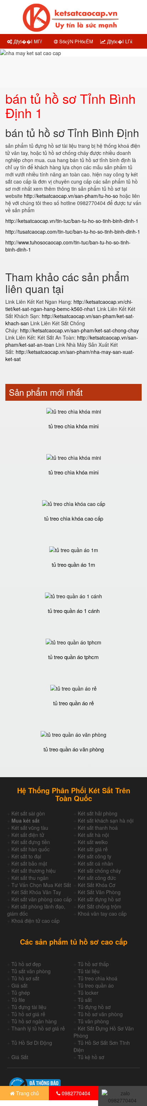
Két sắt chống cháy (99, 870)
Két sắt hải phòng (97, 813)
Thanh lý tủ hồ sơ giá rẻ (38, 1028)
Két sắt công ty (94, 856)
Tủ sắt (85, 999)
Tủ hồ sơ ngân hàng (34, 1021)
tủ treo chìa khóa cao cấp (73, 518)
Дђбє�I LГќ (119, 41)
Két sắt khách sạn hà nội (105, 820)
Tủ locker (88, 992)
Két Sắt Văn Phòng (99, 892)
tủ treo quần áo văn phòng (74, 749)
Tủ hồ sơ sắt (25, 978)
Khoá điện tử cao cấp (35, 920)
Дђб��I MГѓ (27, 41)
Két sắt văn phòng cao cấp (41, 899)
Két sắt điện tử (27, 834)
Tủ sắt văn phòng (31, 971)
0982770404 (75, 1093)
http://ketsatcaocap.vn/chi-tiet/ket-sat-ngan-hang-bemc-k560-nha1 (69, 305)
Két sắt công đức (97, 877)
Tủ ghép (20, 992)
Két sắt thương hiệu (33, 870)
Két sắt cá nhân (95, 863)
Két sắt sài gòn (28, 813)
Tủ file (18, 999)
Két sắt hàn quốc (30, 849)
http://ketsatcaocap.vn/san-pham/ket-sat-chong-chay (79, 330)
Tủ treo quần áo (96, 985)
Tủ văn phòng (93, 1021)
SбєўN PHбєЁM (75, 41)
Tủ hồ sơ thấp (93, 964)
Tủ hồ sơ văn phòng (100, 1014)
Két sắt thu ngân (30, 877)
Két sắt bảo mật (29, 863)
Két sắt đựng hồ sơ (99, 899)
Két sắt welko (93, 842)
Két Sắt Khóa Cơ (96, 884)
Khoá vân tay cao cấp (102, 913)
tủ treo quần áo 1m (73, 564)
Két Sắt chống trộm (99, 906)
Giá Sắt (19, 1057)
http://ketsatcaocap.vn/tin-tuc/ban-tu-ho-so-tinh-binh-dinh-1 (71, 220)
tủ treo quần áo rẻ (73, 703)
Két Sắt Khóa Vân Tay (36, 892)
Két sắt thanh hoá (98, 827)
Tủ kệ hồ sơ (91, 1057)
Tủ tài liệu (89, 971)
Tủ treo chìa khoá (97, 978)
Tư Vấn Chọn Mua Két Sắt (41, 884)
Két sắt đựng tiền (30, 842)
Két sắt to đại (26, 856)
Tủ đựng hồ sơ (94, 1006)
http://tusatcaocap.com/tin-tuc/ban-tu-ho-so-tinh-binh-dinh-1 (72, 231)
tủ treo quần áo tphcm (73, 657)
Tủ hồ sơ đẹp (26, 964)
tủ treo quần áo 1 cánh (74, 610)
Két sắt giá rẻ (93, 849)
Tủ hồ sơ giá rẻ (28, 1014)
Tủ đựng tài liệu (28, 1006)
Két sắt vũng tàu (29, 827)
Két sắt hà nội (93, 834)
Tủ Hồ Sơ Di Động (31, 1042)
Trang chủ (27, 1093)
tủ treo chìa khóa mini (73, 426)
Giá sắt (19, 985)
